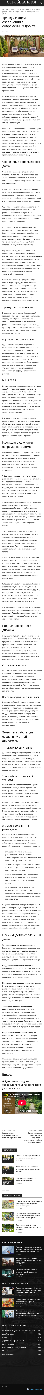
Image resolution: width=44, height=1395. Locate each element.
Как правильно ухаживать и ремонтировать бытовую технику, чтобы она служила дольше (28, 1313)
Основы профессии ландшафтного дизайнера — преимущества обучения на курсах (29, 1204)
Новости (12, 10)
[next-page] (7, 1189)
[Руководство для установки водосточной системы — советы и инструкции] (8, 1261)
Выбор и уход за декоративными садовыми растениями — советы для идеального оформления (28, 1215)
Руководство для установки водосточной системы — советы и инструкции (28, 1261)
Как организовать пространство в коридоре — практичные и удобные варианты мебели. (33, 1137)
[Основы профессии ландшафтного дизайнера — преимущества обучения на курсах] (8, 1204)
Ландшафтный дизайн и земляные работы (7, 1160)
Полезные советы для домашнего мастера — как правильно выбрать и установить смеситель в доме (29, 1249)
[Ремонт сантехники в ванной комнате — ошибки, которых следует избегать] (8, 1273)
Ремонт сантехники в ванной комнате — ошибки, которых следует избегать (26, 1272)
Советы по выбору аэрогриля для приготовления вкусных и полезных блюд (28, 1302)
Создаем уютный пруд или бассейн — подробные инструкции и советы (28, 1227)
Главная (5, 10)
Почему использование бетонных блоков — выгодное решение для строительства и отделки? (28, 1290)
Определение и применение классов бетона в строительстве (11, 1135)
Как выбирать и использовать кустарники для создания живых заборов (28, 1169)
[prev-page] (3, 1189)
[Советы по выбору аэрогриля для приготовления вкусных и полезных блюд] (8, 1302)
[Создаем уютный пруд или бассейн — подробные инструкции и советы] (8, 1228)
